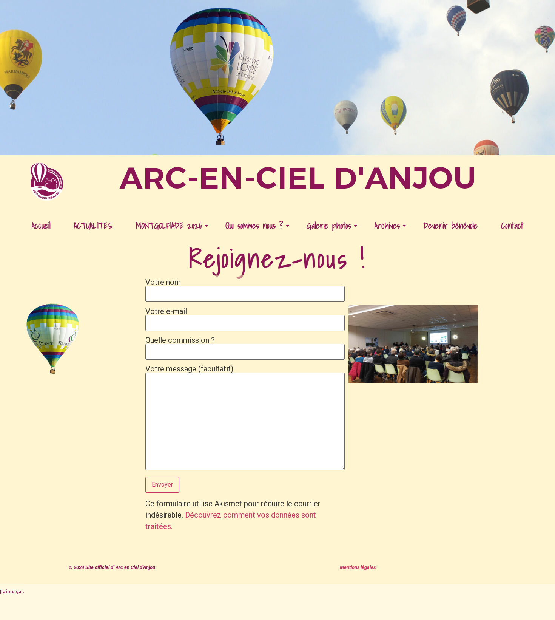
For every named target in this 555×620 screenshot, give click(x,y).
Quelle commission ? (180, 340)
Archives (387, 225)
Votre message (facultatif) (189, 369)
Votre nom (163, 282)
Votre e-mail (166, 312)
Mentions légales (358, 567)
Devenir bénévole (450, 225)
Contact (512, 225)
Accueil (41, 225)
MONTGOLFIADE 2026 (169, 225)
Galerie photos (329, 225)
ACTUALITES (93, 225)
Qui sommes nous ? (254, 225)
